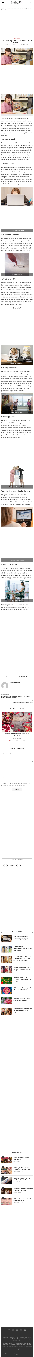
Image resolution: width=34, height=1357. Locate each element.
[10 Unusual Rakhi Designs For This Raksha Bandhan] (6, 990)
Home (2, 8)
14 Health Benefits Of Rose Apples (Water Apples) (22, 999)
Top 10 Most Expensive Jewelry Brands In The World (23, 1189)
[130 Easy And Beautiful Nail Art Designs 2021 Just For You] (6, 1170)
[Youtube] (21, 865)
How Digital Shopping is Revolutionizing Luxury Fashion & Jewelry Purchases (23, 938)
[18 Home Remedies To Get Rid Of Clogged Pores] (6, 1201)
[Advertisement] (17, 25)
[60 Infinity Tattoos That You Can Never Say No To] (6, 1180)
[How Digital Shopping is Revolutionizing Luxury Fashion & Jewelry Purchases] (6, 938)
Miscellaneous (9, 8)
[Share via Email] (26, 677)
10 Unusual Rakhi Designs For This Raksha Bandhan (23, 988)
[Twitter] (8, 865)
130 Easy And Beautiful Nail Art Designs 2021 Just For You (23, 1168)
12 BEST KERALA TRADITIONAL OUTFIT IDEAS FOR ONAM (23, 948)
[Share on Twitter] (23, 677)
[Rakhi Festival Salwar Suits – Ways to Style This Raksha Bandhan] (6, 969)
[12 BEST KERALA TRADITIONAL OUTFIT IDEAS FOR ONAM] (6, 949)
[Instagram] (12, 865)
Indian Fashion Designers (15, 1339)
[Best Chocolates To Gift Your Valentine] (17, 722)
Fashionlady (14, 44)
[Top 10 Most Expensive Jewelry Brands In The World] (6, 1191)
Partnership (27, 1339)
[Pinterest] (16, 865)
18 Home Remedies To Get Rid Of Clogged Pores (23, 1199)
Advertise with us (13, 1337)
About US (5, 1337)
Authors (22, 1337)
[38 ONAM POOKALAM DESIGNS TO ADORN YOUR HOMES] (6, 980)
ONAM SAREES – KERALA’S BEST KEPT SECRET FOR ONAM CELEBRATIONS (22, 958)
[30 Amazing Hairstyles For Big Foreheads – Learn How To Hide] (6, 1011)
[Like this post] (19, 677)
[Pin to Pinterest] (24, 677)
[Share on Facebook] (21, 677)
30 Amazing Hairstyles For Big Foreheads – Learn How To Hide (23, 1010)
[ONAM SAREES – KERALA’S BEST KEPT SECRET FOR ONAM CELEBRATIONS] (6, 959)
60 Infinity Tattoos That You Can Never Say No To (22, 1179)
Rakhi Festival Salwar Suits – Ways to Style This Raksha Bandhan (22, 969)
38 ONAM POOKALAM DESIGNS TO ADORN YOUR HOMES (22, 979)
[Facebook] (3, 865)
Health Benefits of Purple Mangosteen (21, 1158)
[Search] (31, 2)
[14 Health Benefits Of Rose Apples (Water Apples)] (6, 1000)
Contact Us (28, 1337)
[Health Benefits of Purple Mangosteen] (6, 1160)
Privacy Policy (17, 1340)
